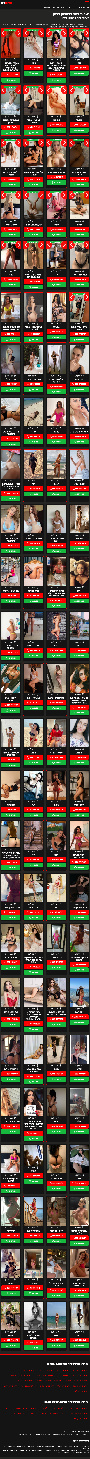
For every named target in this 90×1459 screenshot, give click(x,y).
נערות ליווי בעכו (51, 1413)
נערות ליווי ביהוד (49, 1375)
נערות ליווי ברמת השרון (29, 1386)
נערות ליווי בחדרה (61, 1408)
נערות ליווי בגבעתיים (45, 1370)
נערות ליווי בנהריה (13, 1408)
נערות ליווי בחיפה (45, 1408)
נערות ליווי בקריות (81, 1418)
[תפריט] (87, 3)
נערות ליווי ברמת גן (47, 1386)
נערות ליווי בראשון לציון (24, 1380)
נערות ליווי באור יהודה (79, 1370)
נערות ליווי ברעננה (11, 1386)
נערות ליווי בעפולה (36, 1413)
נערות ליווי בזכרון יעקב (79, 1408)
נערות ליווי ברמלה (64, 1386)
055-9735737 (80, 334)
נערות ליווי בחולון (64, 1375)
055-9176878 (80, 68)
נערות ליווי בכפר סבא (32, 1375)
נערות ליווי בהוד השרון (26, 1370)
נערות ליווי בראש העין (43, 1380)
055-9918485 (35, 68)
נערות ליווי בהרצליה (80, 1375)
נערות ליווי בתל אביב (80, 1391)
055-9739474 (80, 179)
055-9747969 (57, 75)
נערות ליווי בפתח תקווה (63, 1380)
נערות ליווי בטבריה (29, 1408)
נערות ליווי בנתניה (81, 1380)
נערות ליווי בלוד (16, 1375)
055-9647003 (12, 75)
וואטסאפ (80, 73)
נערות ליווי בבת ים (62, 1370)
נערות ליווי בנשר (66, 1413)
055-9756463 (12, 279)
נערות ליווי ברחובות (80, 1386)
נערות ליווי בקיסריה (19, 1413)
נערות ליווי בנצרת (81, 1413)
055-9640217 (80, 125)
